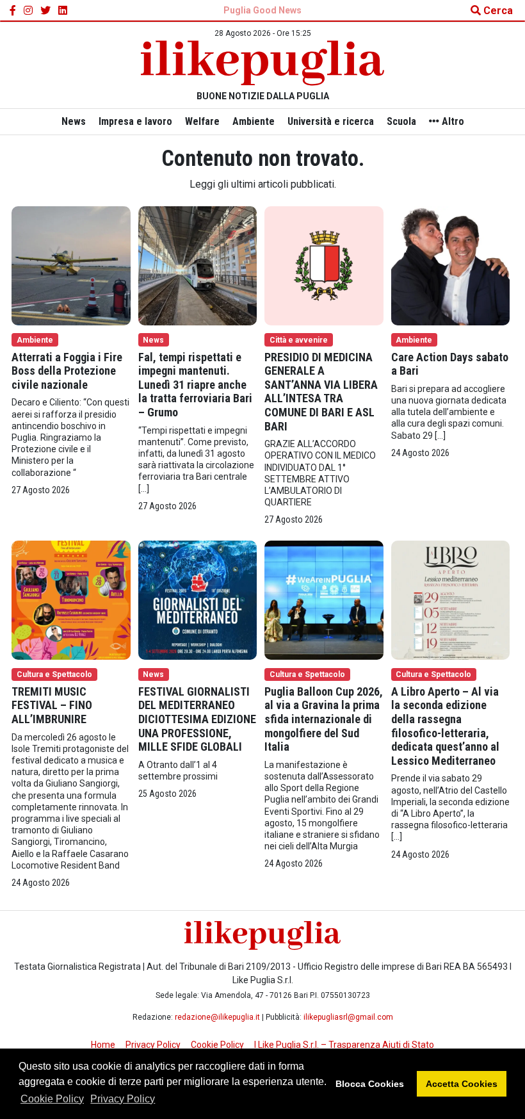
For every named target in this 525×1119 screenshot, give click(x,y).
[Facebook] (13, 11)
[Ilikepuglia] (262, 63)
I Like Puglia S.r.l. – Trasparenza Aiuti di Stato (344, 1045)
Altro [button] (451, 121)
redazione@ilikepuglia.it (217, 1017)
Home (103, 1045)
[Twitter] (45, 11)
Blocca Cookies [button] (369, 1084)
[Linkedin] (62, 11)
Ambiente (253, 121)
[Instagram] (28, 11)
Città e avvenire (299, 340)
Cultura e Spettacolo (54, 674)
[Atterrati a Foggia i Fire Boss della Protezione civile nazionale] (71, 265)
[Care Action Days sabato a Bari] (450, 265)
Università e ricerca (330, 121)
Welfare (202, 121)
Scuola (401, 121)
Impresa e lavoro (135, 121)
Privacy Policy (122, 1098)
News (73, 121)
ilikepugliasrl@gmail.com (348, 1017)
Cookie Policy (52, 1098)
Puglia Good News (262, 10)
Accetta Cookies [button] (461, 1084)
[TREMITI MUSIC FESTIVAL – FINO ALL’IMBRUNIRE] (71, 599)
